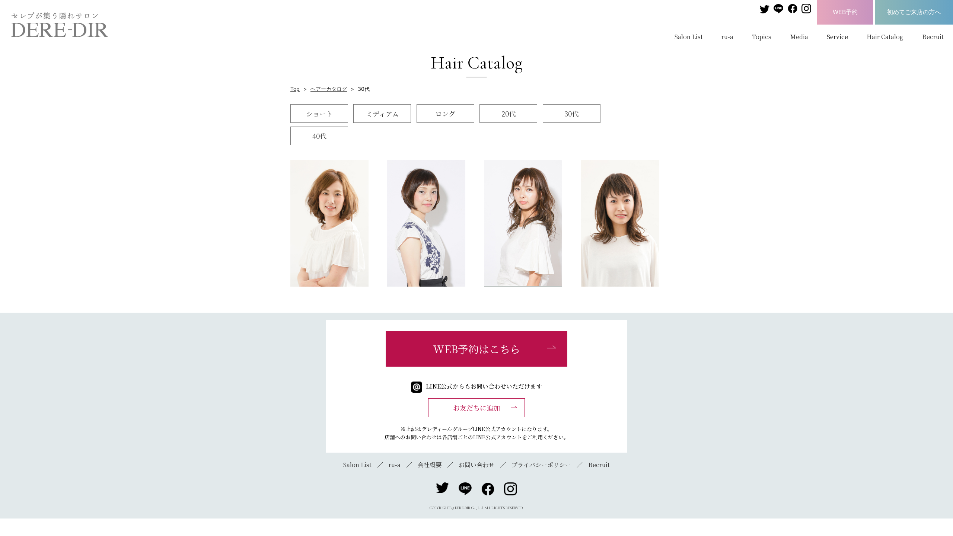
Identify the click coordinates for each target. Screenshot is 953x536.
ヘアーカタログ (328, 89)
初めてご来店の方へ (914, 12)
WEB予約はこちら (476, 348)
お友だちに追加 (476, 407)
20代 (508, 113)
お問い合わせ (476, 464)
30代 (571, 113)
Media (799, 36)
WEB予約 (845, 12)
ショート (319, 113)
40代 (319, 136)
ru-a (727, 36)
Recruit (933, 36)
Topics (761, 36)
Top (295, 89)
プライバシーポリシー (541, 464)
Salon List (689, 36)
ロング (445, 113)
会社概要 (430, 464)
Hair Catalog (885, 36)
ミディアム (382, 113)
